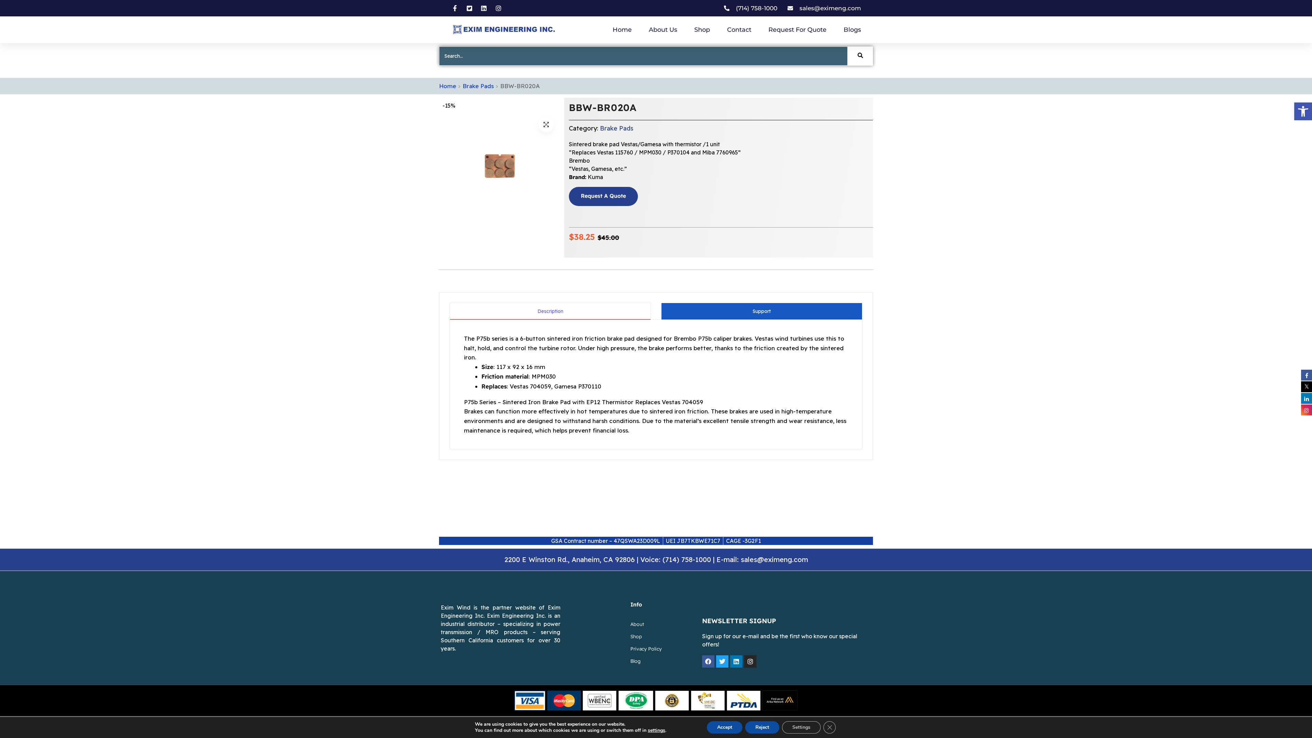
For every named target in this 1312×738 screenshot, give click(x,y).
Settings (801, 727)
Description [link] (550, 311)
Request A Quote (603, 196)
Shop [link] (702, 29)
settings (656, 730)
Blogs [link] (852, 29)
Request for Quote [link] (797, 29)
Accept (724, 727)
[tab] (550, 311)
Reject (762, 727)
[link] (1303, 111)
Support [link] (762, 311)
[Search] (860, 56)
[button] (546, 124)
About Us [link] (663, 29)
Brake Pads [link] (478, 86)
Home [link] (622, 29)
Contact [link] (739, 29)
